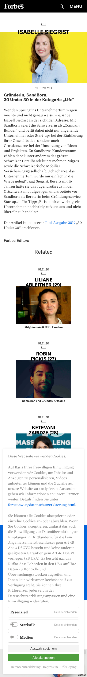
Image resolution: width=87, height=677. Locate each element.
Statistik (27, 624)
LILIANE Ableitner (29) (43, 282)
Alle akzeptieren (43, 657)
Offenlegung (68, 667)
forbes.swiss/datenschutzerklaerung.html (41, 504)
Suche (62, 6)
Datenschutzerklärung (25, 667)
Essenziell (19, 612)
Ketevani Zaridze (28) (43, 430)
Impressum (50, 667)
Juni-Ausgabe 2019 (60, 222)
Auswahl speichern (43, 648)
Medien (26, 637)
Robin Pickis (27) (43, 356)
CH (43, 24)
